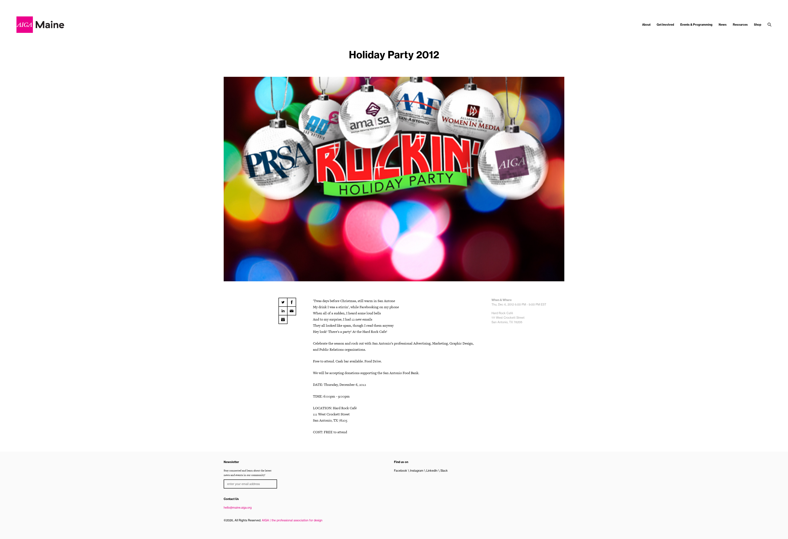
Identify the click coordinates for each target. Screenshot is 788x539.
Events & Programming (696, 24)
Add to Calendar (283, 318)
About (646, 24)
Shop (757, 24)
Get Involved (665, 24)
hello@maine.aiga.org (238, 507)
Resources (740, 24)
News (723, 24)
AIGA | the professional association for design (292, 520)
